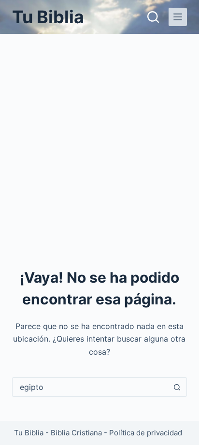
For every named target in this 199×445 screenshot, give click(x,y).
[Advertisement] (99, 138)
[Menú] (178, 17)
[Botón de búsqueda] (177, 387)
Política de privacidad (145, 432)
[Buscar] (153, 17)
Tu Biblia (48, 17)
